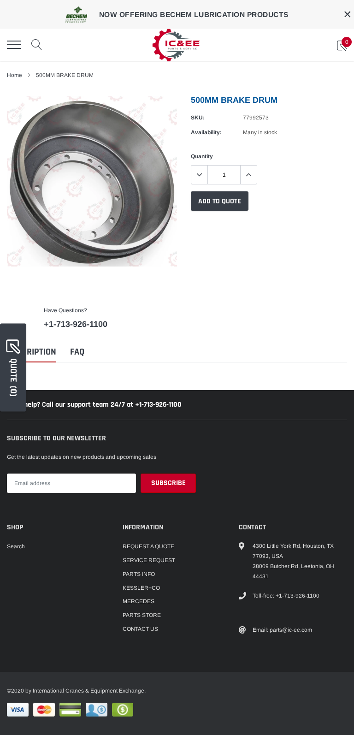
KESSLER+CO (141, 588)
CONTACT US (140, 629)
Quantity (202, 156)
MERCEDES (138, 601)
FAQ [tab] (77, 352)
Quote (13, 377)
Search (16, 546)
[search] (36, 44)
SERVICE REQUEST (149, 560)
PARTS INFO (139, 574)
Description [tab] (31, 352)
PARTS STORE (142, 615)
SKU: (198, 117)
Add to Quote (219, 201)
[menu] (14, 45)
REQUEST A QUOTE (148, 546)
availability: (206, 132)
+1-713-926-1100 (75, 324)
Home (14, 75)
